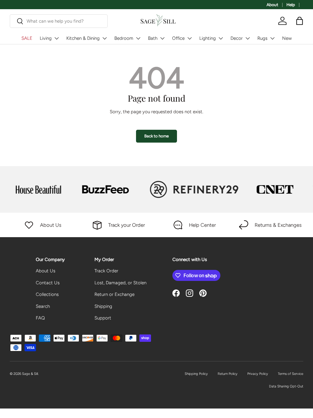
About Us (45, 271)
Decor (236, 38)
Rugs (262, 38)
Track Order (106, 271)
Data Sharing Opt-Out (286, 386)
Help (290, 4)
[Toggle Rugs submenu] (272, 38)
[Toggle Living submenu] (56, 38)
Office (178, 38)
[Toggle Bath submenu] (162, 38)
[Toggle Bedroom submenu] (138, 38)
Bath (152, 38)
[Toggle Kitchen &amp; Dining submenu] (104, 38)
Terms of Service (290, 373)
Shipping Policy (196, 373)
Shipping (103, 306)
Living (46, 38)
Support (102, 318)
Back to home (156, 135)
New (287, 38)
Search (43, 306)
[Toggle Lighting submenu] (220, 38)
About (272, 4)
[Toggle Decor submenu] (247, 38)
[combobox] (59, 21)
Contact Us (48, 283)
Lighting (207, 38)
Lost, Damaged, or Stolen (120, 283)
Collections (47, 294)
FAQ (40, 318)
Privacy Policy (257, 373)
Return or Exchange (114, 294)
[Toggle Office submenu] (189, 38)
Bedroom (123, 38)
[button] (299, 21)
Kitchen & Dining (83, 38)
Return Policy (228, 373)
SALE (26, 38)
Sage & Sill (30, 373)
